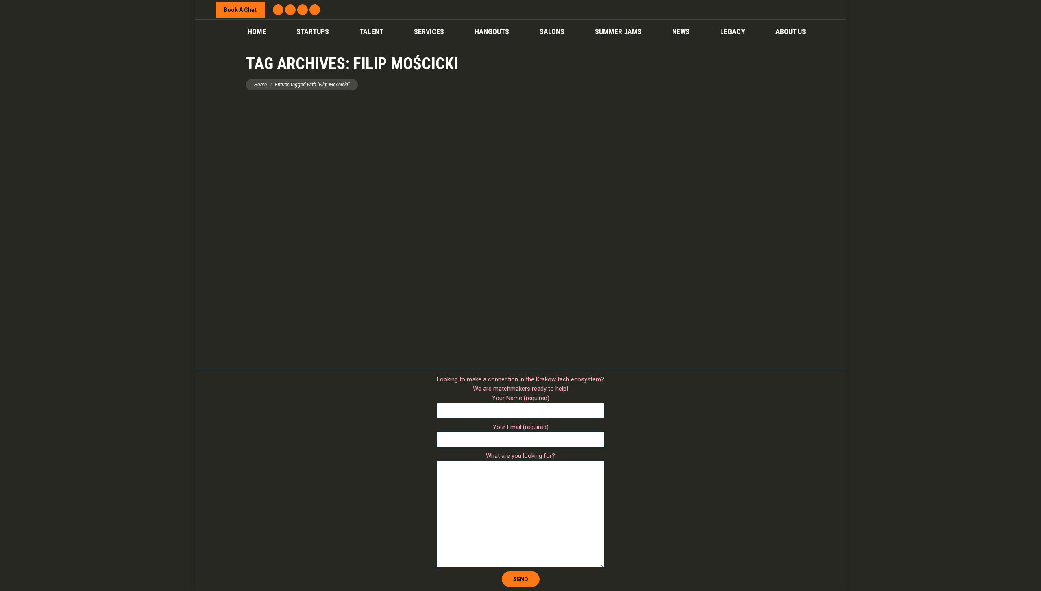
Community (478, 302)
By (512, 302)
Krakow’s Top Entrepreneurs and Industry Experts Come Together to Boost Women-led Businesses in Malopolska (521, 289)
